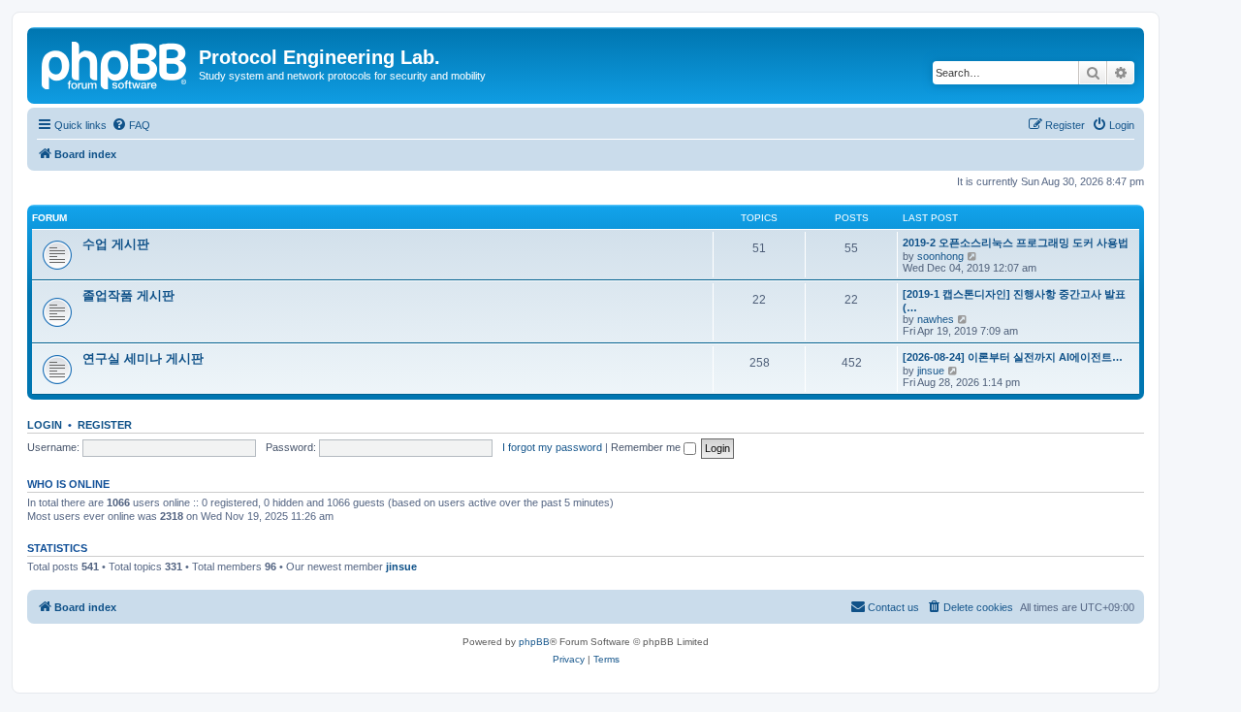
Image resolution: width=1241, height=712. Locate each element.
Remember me (647, 447)
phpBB (534, 641)
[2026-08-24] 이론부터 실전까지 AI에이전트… (1013, 357)
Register (105, 425)
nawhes (935, 319)
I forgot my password (552, 447)
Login (44, 425)
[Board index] (115, 63)
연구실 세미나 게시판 (143, 358)
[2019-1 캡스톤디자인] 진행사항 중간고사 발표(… (1014, 300)
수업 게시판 (115, 244)
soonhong (940, 256)
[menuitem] (130, 125)
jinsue (930, 370)
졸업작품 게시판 (128, 295)
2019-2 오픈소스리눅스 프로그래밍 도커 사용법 (1016, 242)
